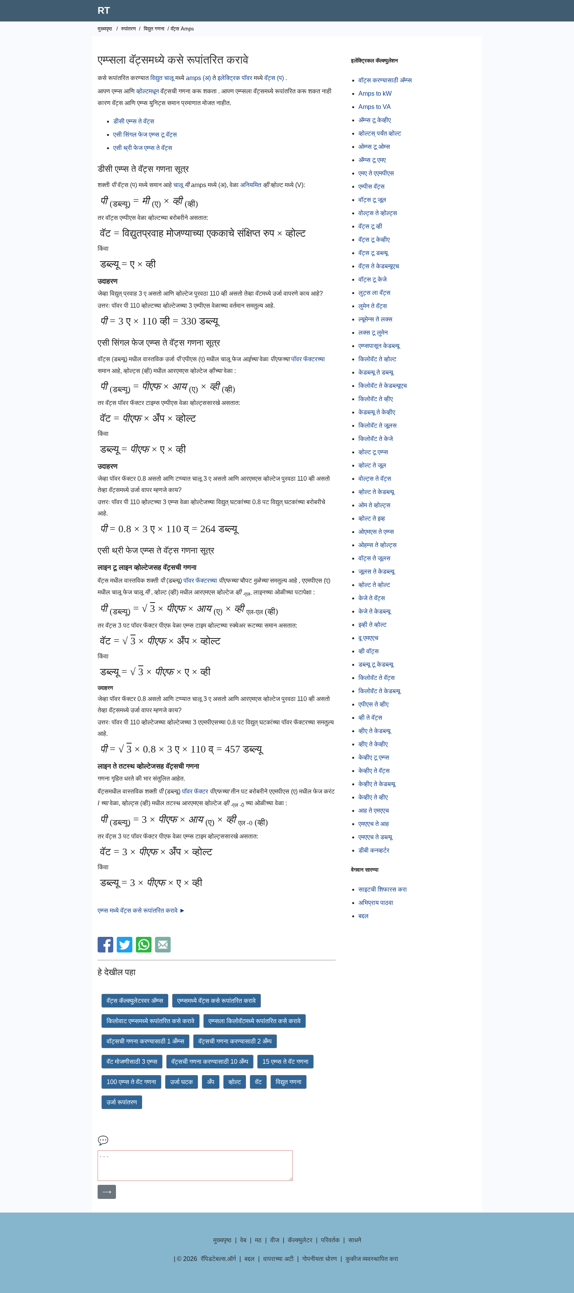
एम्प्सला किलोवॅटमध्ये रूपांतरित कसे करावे (255, 1021)
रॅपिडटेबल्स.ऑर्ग (218, 1259)
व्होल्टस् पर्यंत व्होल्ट (379, 133)
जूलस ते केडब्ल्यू (376, 571)
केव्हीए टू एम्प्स (373, 757)
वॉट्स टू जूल (372, 199)
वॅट (258, 1082)
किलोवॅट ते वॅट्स (376, 677)
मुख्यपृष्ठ (105, 29)
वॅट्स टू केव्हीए (374, 239)
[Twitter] (125, 950)
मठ (258, 1240)
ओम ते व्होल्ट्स (374, 505)
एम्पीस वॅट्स (371, 186)
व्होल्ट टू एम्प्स (373, 452)
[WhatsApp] (144, 950)
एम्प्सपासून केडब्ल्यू (378, 345)
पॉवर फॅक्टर (196, 791)
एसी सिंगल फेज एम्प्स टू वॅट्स (145, 134)
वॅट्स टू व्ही (370, 226)
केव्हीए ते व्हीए (373, 797)
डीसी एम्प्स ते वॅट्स (133, 121)
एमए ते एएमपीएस (376, 173)
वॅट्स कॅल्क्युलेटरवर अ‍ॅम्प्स (135, 1000)
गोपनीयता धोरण (319, 1259)
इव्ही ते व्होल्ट (372, 624)
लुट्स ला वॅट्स (374, 292)
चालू (179, 185)
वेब (243, 1240)
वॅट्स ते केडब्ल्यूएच (378, 266)
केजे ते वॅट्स (371, 598)
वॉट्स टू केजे (372, 279)
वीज (274, 1240)
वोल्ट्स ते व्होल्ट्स (377, 213)
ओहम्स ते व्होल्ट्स (377, 545)
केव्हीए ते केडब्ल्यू (376, 784)
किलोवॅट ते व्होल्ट (377, 359)
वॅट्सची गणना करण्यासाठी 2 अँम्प (235, 1041)
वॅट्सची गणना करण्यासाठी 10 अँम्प (209, 1061)
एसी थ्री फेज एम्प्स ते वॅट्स (142, 147)
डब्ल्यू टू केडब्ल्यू (375, 664)
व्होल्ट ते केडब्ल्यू (376, 492)
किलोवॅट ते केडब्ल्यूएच (382, 385)
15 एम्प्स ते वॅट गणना (285, 1061)
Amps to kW (375, 93)
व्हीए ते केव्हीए (373, 744)
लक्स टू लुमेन (373, 332)
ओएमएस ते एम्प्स (376, 531)
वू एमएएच (368, 638)
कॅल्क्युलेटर (300, 1240)
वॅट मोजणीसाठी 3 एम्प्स (132, 1061)
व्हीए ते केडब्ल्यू (374, 731)
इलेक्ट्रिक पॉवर (234, 78)
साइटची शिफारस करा (382, 889)
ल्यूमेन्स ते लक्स (375, 319)
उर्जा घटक (181, 1082)
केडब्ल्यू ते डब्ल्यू (375, 372)
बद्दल (363, 916)
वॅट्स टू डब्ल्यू (373, 253)
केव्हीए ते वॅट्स (374, 770)
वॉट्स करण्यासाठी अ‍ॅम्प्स (385, 80)
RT (104, 10)
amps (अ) (198, 78)
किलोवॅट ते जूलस (377, 425)
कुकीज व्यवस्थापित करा (372, 1259)
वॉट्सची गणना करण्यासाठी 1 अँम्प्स (145, 1041)
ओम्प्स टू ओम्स (374, 146)
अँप (210, 1082)
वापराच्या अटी (278, 1259)
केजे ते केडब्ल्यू (374, 611)
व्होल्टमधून (147, 91)
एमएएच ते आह (373, 823)
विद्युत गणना (154, 29)
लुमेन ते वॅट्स (372, 306)
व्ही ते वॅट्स (370, 717)
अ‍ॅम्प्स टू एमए (372, 160)
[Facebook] (106, 950)
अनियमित (251, 185)
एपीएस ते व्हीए (373, 704)
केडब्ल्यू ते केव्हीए (376, 412)
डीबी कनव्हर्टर (373, 850)
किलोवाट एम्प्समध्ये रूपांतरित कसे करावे (150, 1021)
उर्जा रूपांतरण (122, 1102)
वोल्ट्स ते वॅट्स (374, 478)
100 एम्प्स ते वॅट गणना (131, 1082)
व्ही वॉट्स (368, 651)
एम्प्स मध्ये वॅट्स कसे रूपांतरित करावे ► (141, 910)
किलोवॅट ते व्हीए (375, 399)
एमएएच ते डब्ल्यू (375, 837)
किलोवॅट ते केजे (375, 438)
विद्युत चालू (162, 78)
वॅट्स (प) (274, 78)
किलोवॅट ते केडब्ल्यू (379, 691)
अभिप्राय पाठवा (375, 902)
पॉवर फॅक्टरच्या (308, 359)
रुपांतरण (128, 29)
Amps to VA (374, 106)
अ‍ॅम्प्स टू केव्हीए (374, 120)
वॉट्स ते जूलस (374, 558)
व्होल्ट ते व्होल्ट (374, 584)
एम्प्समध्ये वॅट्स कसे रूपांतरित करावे (216, 1000)
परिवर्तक (330, 1240)
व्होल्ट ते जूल (372, 465)
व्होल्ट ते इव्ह (371, 518)
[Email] (164, 950)
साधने (354, 1240)
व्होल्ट (234, 1082)
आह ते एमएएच (373, 810)
